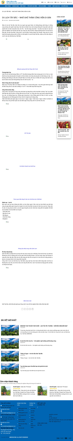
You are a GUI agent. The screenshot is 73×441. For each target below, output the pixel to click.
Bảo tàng (8, 6)
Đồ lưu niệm (42, 6)
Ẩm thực (23, 6)
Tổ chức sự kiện (32, 6)
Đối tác (70, 2)
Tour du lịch (21, 428)
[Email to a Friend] (27, 309)
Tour (49, 6)
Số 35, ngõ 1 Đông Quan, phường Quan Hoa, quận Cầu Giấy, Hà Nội (8, 418)
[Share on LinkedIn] (32, 309)
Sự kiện (57, 2)
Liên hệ (64, 2)
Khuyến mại (64, 6)
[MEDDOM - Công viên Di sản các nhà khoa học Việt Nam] (3, 2)
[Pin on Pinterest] (30, 309)
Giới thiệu (51, 2)
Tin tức (44, 2)
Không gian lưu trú (23, 412)
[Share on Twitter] (25, 309)
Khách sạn (15, 6)
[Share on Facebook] (22, 309)
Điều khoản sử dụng (33, 425)
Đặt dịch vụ (56, 6)
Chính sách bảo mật (33, 419)
